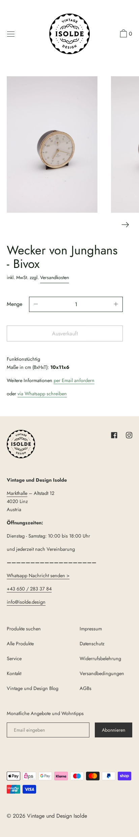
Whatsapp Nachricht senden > (38, 575)
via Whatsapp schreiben (42, 393)
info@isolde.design (26, 602)
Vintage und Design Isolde (57, 816)
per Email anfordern (74, 380)
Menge (14, 304)
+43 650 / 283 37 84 (29, 588)
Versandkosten (54, 277)
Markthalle (17, 493)
